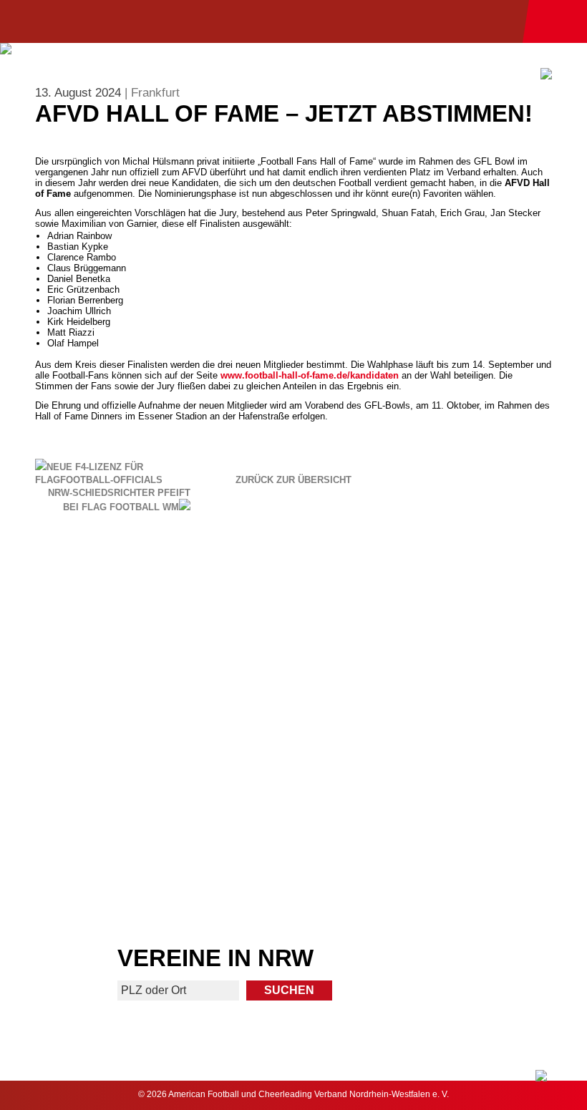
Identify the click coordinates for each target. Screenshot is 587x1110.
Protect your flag (145, 709)
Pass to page (145, 597)
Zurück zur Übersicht (293, 480)
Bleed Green (441, 709)
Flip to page (441, 597)
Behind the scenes (441, 822)
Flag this (145, 822)
